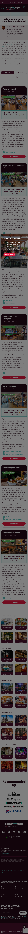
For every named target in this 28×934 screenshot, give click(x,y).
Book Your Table (9, 254)
